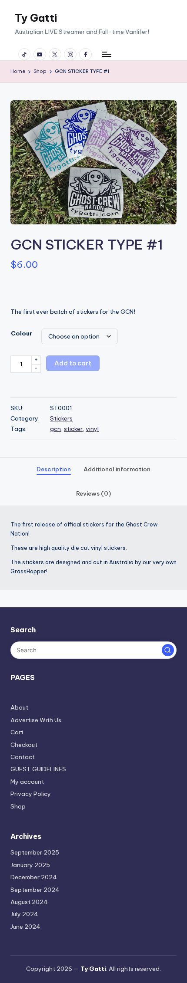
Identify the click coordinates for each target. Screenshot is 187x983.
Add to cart (72, 363)
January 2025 (30, 865)
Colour (21, 333)
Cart (16, 732)
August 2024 (29, 902)
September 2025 (34, 852)
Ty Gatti (36, 17)
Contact (22, 757)
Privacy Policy (30, 794)
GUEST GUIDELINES (38, 769)
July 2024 (24, 914)
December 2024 (33, 877)
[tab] (54, 469)
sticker (73, 429)
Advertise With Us (35, 720)
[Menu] (106, 54)
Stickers (61, 418)
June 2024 (25, 926)
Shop (18, 806)
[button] (163, 114)
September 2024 (35, 890)
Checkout (23, 745)
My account (27, 782)
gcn (55, 429)
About (19, 707)
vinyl (92, 429)
